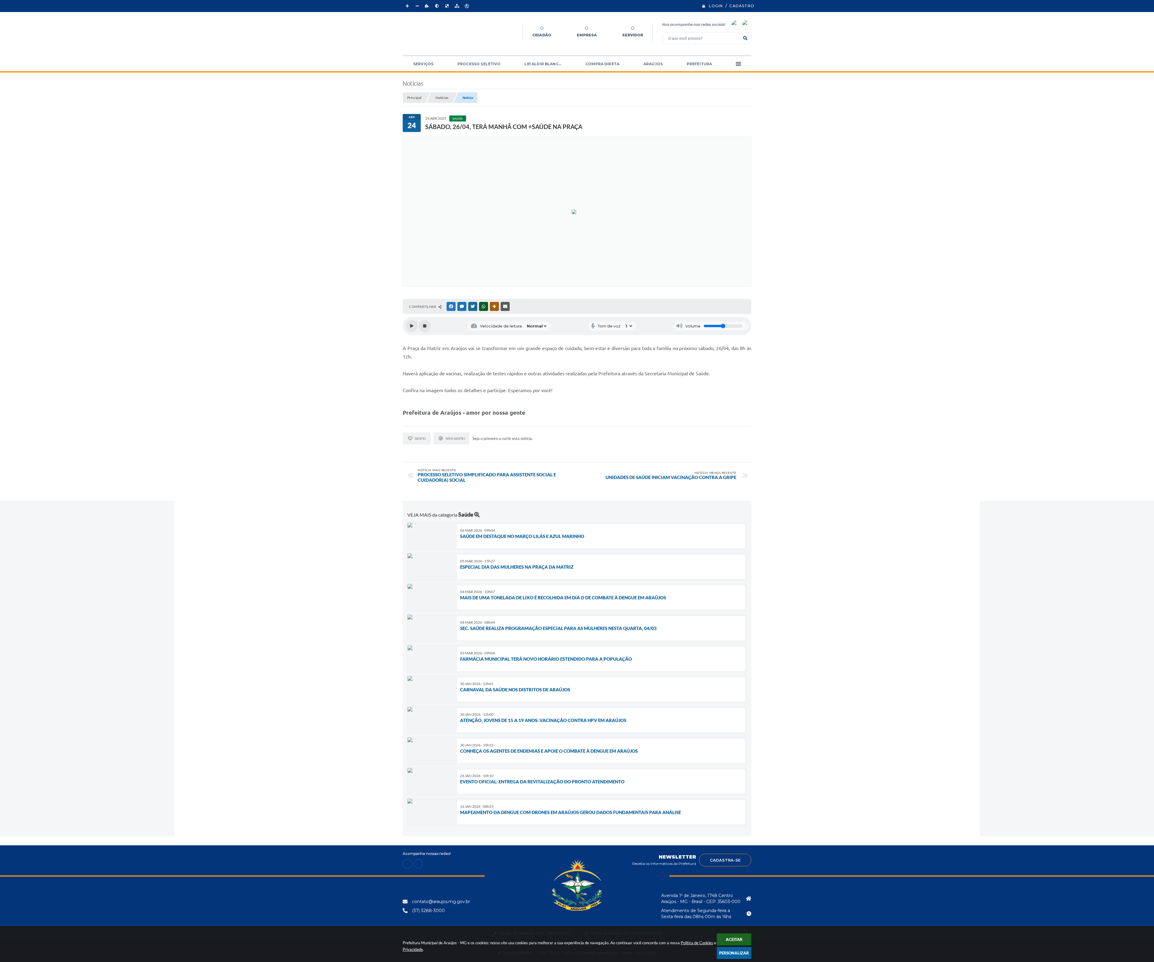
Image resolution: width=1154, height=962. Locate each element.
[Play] (412, 326)
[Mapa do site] (456, 6)
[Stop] (425, 326)
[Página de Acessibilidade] (466, 6)
